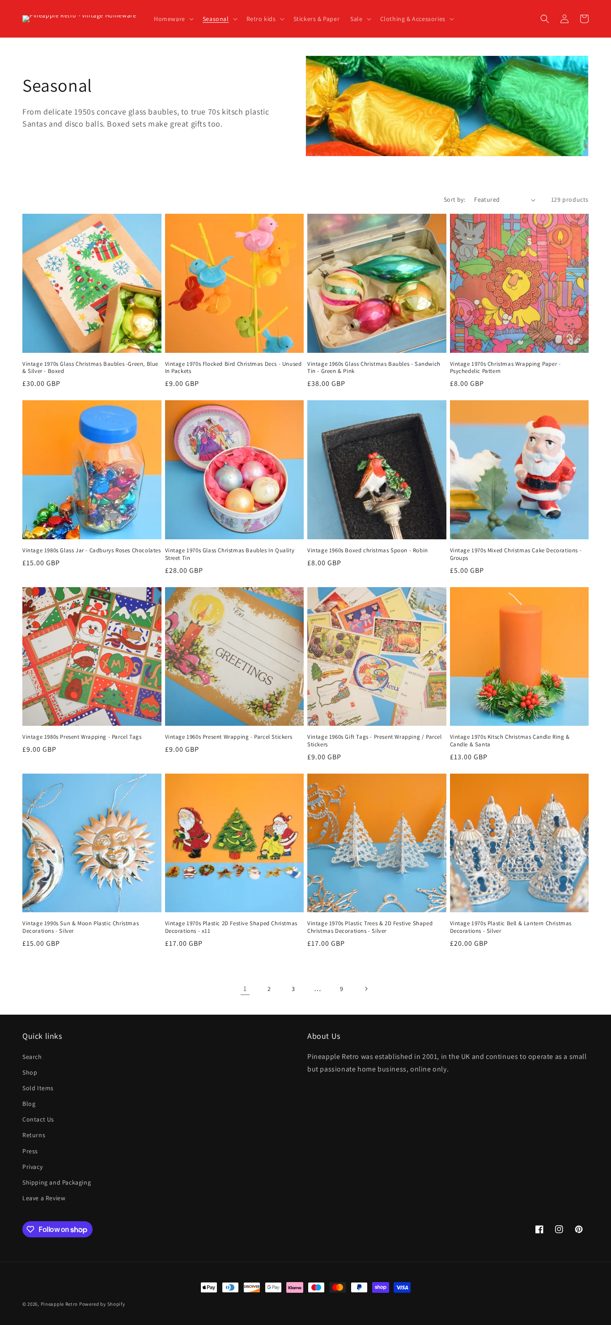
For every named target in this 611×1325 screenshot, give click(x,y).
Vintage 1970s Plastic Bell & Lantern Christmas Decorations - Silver (511, 927)
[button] (173, 18)
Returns (33, 1135)
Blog (28, 1104)
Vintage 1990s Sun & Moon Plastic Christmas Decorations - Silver (80, 927)
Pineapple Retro (59, 1304)
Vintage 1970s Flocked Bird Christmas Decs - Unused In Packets (233, 367)
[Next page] (366, 989)
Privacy (32, 1167)
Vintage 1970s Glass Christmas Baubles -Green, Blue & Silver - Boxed (90, 367)
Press (30, 1151)
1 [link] (245, 988)
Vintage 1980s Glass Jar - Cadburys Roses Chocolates (91, 550)
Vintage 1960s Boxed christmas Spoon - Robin (367, 550)
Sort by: (454, 199)
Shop (29, 1072)
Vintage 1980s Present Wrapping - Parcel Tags (81, 737)
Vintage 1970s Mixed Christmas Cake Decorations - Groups (516, 554)
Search (32, 1057)
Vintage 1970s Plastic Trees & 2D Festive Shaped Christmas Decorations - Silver (370, 927)
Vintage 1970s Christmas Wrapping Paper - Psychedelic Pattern (505, 367)
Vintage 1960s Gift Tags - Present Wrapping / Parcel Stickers (374, 740)
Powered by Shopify (102, 1304)
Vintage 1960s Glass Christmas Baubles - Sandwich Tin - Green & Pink (374, 367)
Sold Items (38, 1088)
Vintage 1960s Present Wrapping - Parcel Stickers (229, 737)
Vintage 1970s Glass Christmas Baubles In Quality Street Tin (230, 554)
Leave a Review (43, 1198)
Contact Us (38, 1119)
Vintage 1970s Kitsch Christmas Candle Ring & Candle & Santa (510, 740)
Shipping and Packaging (56, 1182)
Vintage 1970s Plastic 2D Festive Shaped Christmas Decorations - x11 (231, 927)
